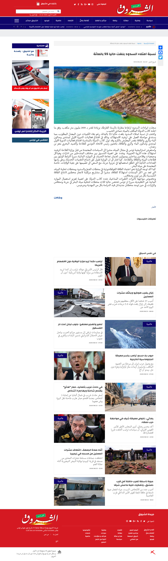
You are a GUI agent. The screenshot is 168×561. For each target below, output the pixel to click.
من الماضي (134, 539)
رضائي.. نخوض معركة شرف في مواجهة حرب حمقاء (131, 420)
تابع (57, 541)
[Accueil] (39, 518)
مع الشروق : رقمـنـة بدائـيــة (24, 53)
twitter (75, 4)
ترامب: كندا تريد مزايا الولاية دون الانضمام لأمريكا (70, 26)
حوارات (103, 533)
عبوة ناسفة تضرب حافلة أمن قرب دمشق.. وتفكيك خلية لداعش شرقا (133, 483)
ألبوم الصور (134, 530)
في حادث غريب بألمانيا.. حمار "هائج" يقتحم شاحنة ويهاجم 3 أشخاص (82, 389)
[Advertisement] (30, 180)
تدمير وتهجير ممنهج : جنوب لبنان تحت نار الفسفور (80, 326)
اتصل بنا (32, 14)
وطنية (137, 20)
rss (81, 4)
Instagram (92, 4)
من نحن (46, 534)
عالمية (58, 20)
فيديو (46, 20)
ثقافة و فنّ (150, 533)
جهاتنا (126, 20)
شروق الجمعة (132, 536)
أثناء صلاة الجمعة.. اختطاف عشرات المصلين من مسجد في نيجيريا (83, 452)
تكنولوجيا (86, 530)
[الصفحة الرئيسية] (136, 7)
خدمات (87, 533)
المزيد (17, 20)
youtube (89, 4)
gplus (85, 4)
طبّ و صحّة (118, 536)
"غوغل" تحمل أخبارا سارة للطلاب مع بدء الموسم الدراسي (128, 26)
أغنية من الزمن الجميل (100, 541)
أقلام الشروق (149, 529)
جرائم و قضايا (100, 20)
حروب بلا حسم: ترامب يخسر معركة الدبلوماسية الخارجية (134, 357)
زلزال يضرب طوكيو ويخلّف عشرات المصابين (135, 295)
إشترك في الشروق (48, 3)
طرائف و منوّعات (100, 536)
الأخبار (148, 26)
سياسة (150, 20)
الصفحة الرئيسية (149, 43)
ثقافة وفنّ (84, 20)
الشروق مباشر (32, 20)
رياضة (115, 20)
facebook (78, 4)
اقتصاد (70, 20)
